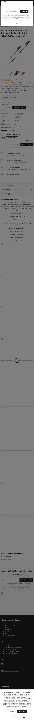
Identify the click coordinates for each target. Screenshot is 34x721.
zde (24, 717)
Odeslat (24, 11)
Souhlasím (22, 711)
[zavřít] (30, 3)
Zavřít (17, 23)
